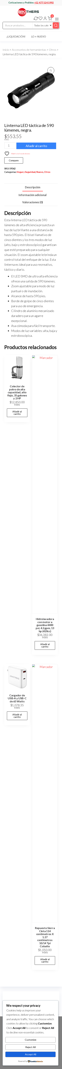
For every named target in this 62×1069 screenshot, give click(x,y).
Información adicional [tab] (32, 195)
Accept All (30, 1054)
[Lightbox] (50, 70)
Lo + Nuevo (38, 36)
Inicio (6, 49)
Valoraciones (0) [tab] (32, 202)
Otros (52, 49)
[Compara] (36, 18)
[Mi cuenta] (45, 18)
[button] (57, 19)
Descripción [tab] (32, 187)
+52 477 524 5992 (44, 2)
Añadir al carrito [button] (17, 412)
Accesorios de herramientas (29, 49)
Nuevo (39, 172)
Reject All (30, 1047)
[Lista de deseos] (40, 18)
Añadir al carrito (36, 146)
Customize (30, 1039)
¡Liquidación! (16, 36)
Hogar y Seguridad (26, 172)
